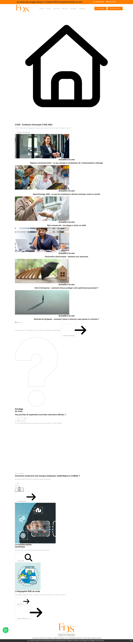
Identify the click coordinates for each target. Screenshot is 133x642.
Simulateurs (73, 8)
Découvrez (20, 604)
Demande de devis (115, 8)
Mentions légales (53, 638)
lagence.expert (96, 638)
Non (25, 418)
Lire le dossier (21, 561)
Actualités (82, 8)
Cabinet (41, 8)
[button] (6, 630)
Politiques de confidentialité (67, 638)
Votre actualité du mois (23, 618)
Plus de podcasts (21, 501)
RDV (100, 8)
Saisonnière (56, 8)
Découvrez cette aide (69, 335)
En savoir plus (100, 640)
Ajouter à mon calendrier (23, 132)
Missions (48, 8)
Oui (18, 418)
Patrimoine (65, 8)
